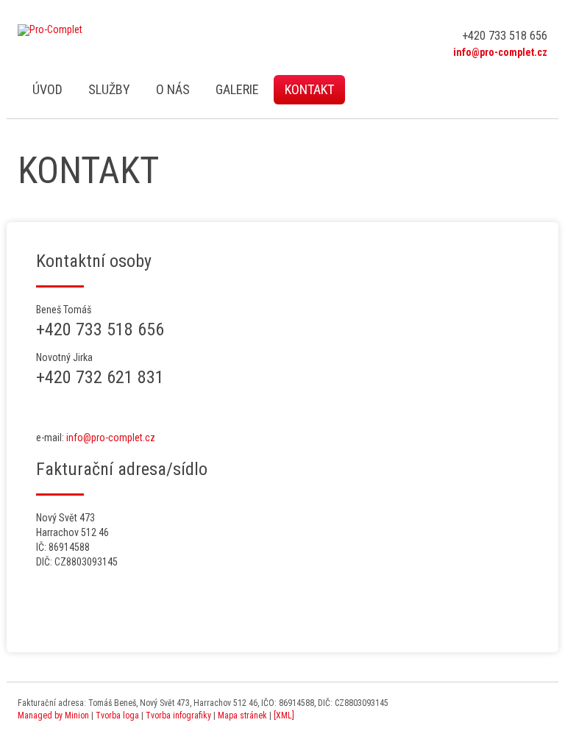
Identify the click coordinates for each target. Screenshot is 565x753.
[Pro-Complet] (50, 30)
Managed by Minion (53, 715)
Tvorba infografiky (178, 715)
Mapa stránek (242, 715)
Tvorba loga (117, 715)
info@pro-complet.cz (110, 437)
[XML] (284, 715)
